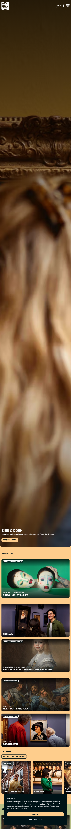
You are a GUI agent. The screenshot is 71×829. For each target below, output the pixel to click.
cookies (42, 804)
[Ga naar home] (5, 6)
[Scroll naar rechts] (68, 797)
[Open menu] (68, 6)
